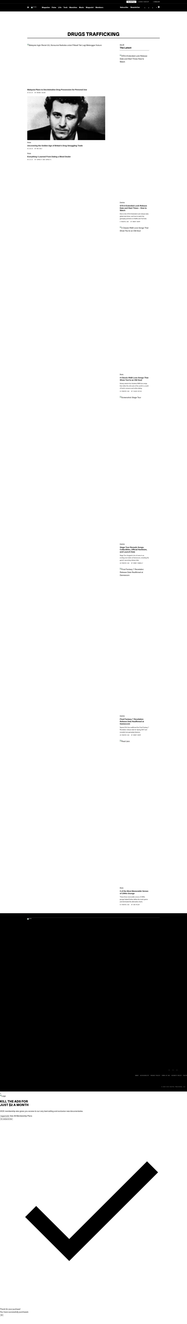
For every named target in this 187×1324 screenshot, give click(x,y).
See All (122, 45)
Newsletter (135, 7)
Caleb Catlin (137, 391)
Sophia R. (49, 159)
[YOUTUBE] (179, 1070)
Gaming (122, 202)
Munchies (73, 7)
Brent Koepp (136, 221)
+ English (156, 2)
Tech (65, 7)
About (137, 1075)
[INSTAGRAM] (171, 1070)
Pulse (54, 7)
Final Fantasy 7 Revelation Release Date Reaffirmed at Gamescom (132, 721)
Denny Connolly (138, 563)
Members (99, 7)
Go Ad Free (131, 2)
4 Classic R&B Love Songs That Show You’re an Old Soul (134, 379)
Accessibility (144, 1075)
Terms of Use (166, 1075)
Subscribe (124, 7)
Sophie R (39, 159)
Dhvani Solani (41, 92)
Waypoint (90, 7)
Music (81, 7)
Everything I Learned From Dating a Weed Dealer (49, 157)
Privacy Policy (155, 1075)
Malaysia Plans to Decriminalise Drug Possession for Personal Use (57, 90)
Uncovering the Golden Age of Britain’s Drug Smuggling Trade (55, 146)
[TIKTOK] (175, 1070)
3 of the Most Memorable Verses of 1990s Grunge (134, 892)
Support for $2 (5, 1116)
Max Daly (39, 148)
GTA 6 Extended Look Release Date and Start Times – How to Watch (133, 208)
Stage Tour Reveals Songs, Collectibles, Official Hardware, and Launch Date (133, 549)
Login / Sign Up (143, 2)
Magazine (46, 7)
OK (2, 1315)
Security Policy (176, 1075)
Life (59, 7)
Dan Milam (136, 904)
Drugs (29, 142)
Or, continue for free (6, 1119)
